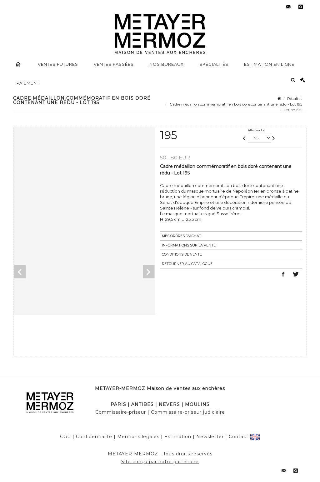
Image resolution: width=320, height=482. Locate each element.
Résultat (294, 98)
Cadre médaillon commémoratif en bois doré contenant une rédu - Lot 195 (235, 104)
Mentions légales (138, 436)
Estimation (177, 436)
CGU (65, 436)
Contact (238, 436)
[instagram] (300, 7)
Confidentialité (94, 436)
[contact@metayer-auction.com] (288, 7)
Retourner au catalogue (187, 264)
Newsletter (210, 436)
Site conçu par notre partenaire (160, 461)
